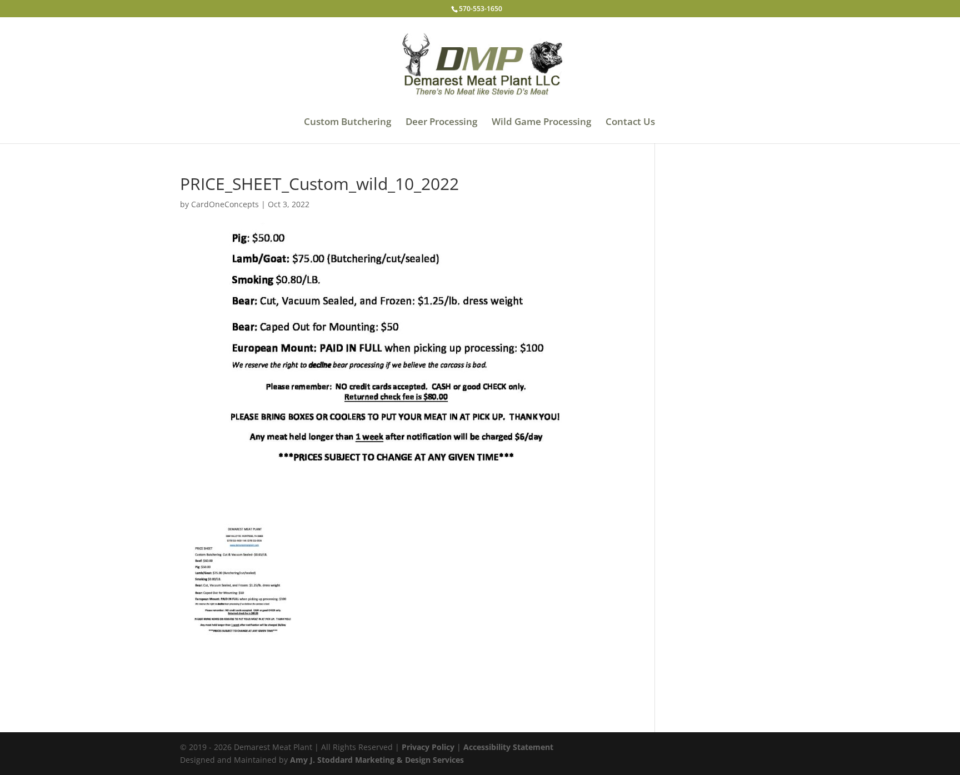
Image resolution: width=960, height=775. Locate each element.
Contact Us (630, 123)
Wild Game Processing (541, 123)
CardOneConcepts (225, 204)
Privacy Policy (428, 747)
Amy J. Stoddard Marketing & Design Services (377, 759)
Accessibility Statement (508, 747)
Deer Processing (441, 123)
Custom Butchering (347, 123)
